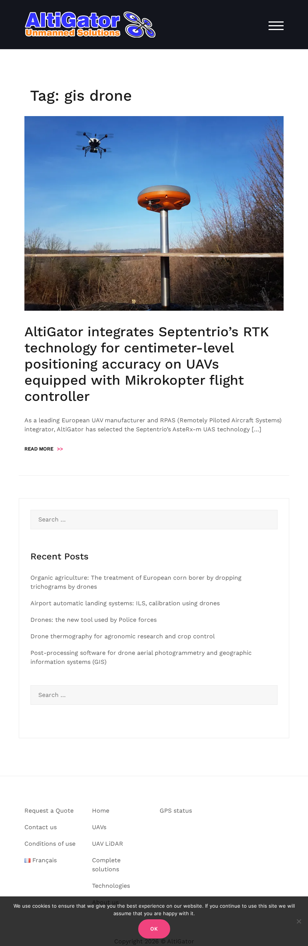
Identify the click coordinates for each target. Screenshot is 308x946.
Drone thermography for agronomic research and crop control (122, 636)
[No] (298, 921)
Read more (43, 449)
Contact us (40, 827)
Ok (154, 929)
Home (100, 810)
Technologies (111, 885)
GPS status (176, 810)
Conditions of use (49, 843)
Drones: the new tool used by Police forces (93, 619)
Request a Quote (49, 810)
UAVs (99, 827)
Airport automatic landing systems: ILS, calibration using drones (125, 603)
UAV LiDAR (107, 843)
